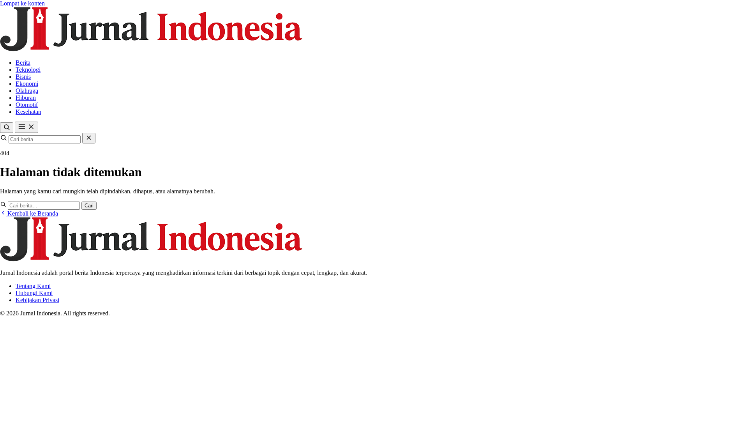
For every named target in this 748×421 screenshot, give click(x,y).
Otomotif (27, 104)
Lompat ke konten (22, 3)
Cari (89, 206)
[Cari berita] (6, 127)
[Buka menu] (26, 127)
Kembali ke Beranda (32, 213)
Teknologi (28, 69)
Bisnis (23, 76)
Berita (23, 62)
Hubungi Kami (34, 293)
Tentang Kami (33, 286)
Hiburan (26, 97)
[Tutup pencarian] (88, 138)
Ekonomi (27, 83)
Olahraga (27, 90)
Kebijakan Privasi (37, 300)
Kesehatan (28, 111)
